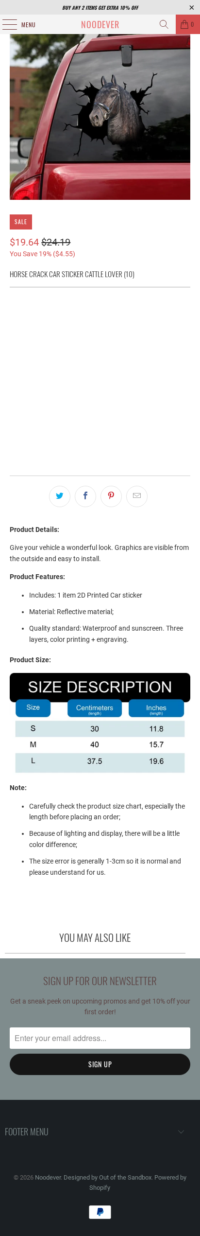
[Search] (164, 24)
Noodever (100, 24)
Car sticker (34, 319)
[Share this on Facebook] (85, 496)
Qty (14, 389)
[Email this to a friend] (137, 496)
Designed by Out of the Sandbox (107, 1177)
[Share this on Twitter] (59, 496)
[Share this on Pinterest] (111, 496)
